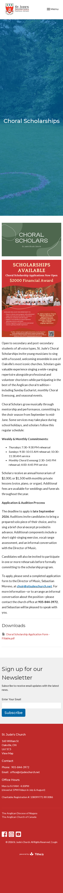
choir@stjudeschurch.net (34, 586)
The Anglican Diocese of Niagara (19, 813)
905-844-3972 (20, 767)
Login (54, 842)
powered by (29, 857)
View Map (7, 753)
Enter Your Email (11, 699)
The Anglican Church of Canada (19, 816)
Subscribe (14, 713)
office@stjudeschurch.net (25, 772)
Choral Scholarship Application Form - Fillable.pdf (26, 636)
